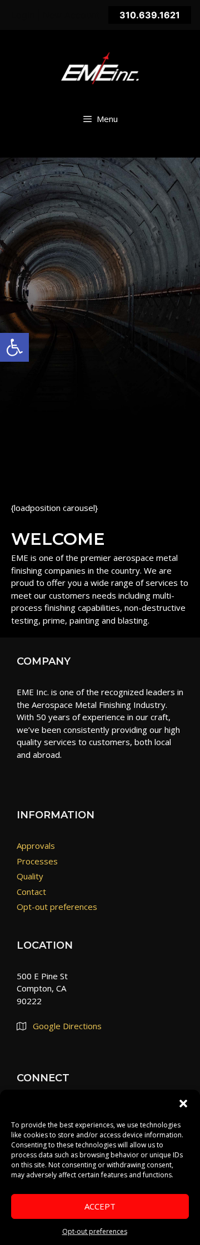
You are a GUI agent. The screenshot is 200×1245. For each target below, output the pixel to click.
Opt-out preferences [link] (94, 1231)
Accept (100, 1206)
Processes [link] (37, 861)
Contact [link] (31, 891)
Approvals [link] (36, 845)
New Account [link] (71, 15)
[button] (183, 1103)
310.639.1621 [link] (149, 15)
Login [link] (22, 15)
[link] (14, 347)
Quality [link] (30, 876)
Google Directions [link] (67, 1025)
